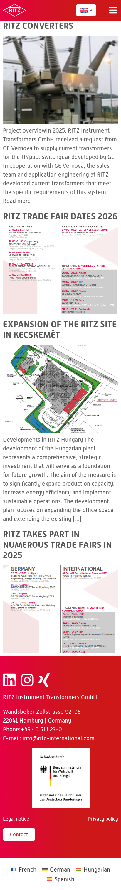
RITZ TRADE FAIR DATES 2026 (60, 216)
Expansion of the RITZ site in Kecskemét (60, 329)
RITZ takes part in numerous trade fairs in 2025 (57, 544)
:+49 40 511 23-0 (40, 729)
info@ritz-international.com (59, 738)
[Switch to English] (84, 10)
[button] (113, 10)
